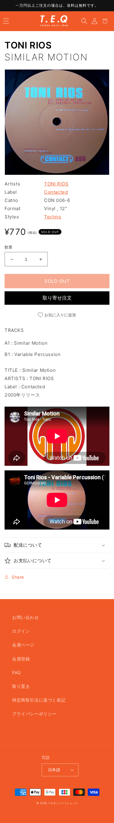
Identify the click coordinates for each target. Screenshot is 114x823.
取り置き (21, 686)
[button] (6, 21)
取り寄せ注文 (57, 298)
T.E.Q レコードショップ (63, 803)
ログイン (21, 631)
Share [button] (18, 577)
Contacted (56, 192)
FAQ (16, 672)
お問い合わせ (25, 617)
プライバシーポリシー (34, 713)
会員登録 (21, 658)
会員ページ (23, 644)
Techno (52, 217)
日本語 (54, 769)
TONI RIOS (28, 45)
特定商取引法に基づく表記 (38, 700)
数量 (9, 247)
